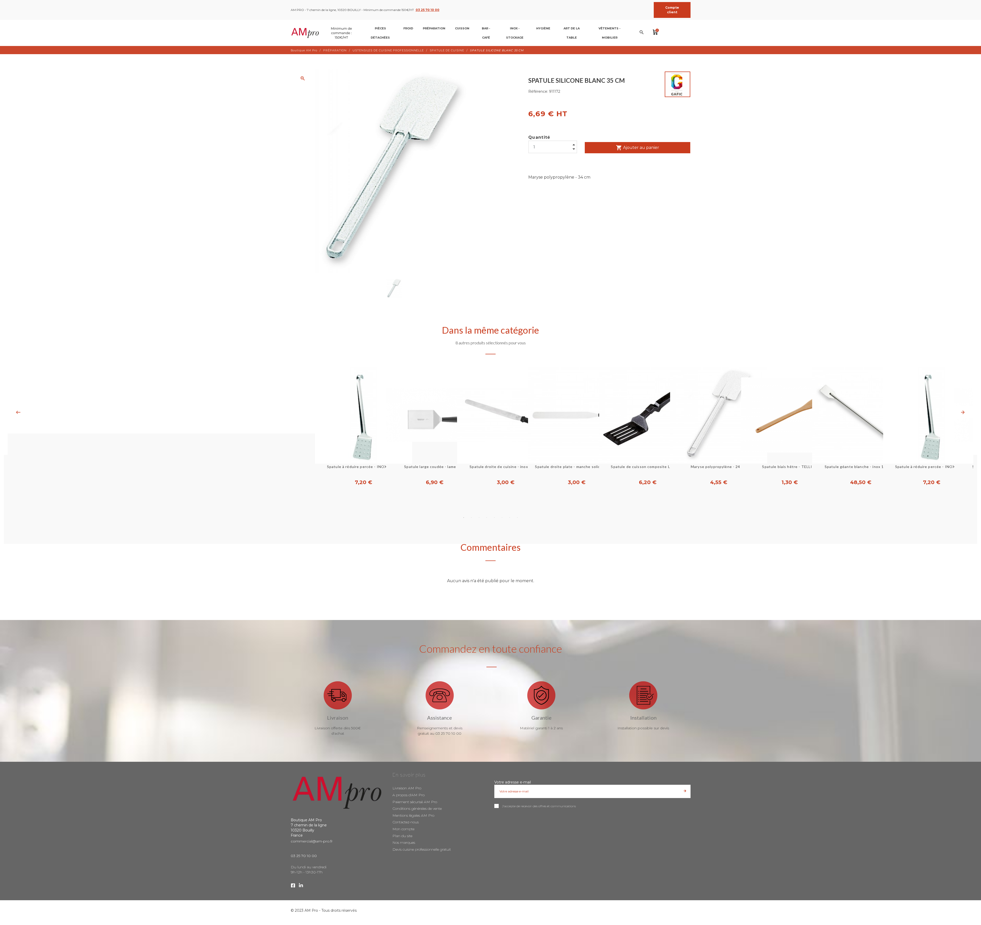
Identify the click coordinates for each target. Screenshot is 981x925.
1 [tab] (463, 517)
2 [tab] (471, 517)
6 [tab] (502, 517)
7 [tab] (509, 517)
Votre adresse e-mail (512, 782)
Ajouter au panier (637, 148)
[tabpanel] (490, 426)
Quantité (539, 137)
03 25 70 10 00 (427, 10)
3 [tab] (479, 517)
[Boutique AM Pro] (323, 33)
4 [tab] (486, 517)
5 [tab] (494, 517)
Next (962, 412)
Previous (18, 412)
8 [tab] (517, 517)
